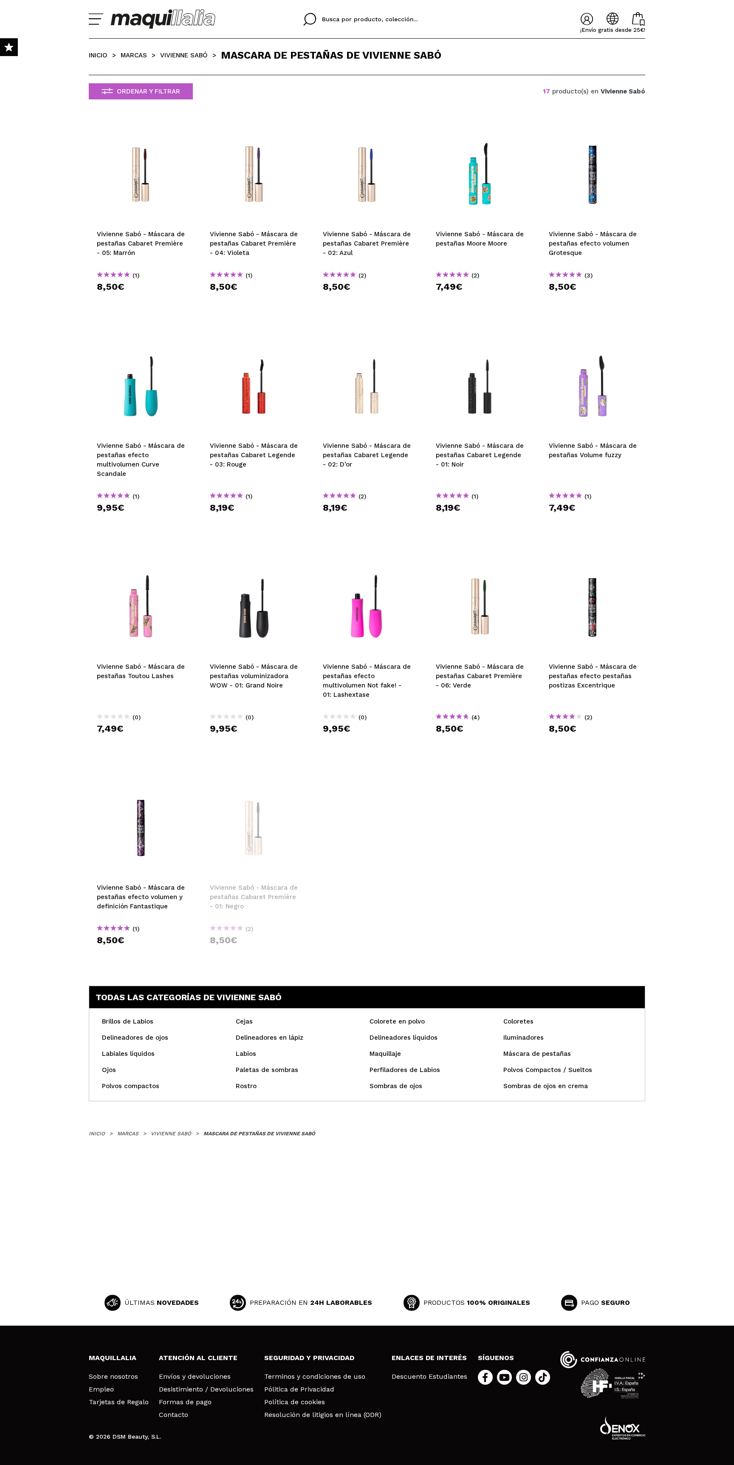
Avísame (257, 955)
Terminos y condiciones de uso (314, 1376)
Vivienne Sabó (184, 55)
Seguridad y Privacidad (309, 1358)
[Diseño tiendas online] (622, 1428)
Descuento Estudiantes (429, 1376)
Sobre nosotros (113, 1376)
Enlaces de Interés (429, 1358)
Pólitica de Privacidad (299, 1389)
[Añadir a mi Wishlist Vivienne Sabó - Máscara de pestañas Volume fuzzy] (593, 342)
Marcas (134, 55)
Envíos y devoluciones (195, 1376)
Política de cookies (294, 1402)
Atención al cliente (198, 1358)
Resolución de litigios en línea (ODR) (322, 1414)
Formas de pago (185, 1402)
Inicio (98, 55)
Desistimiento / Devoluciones (206, 1389)
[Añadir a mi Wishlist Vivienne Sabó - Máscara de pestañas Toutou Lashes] (141, 563)
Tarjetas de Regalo (119, 1402)
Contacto (173, 1414)
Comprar (141, 301)
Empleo (101, 1389)
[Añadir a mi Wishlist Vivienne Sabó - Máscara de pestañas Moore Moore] (480, 130)
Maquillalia (112, 1358)
